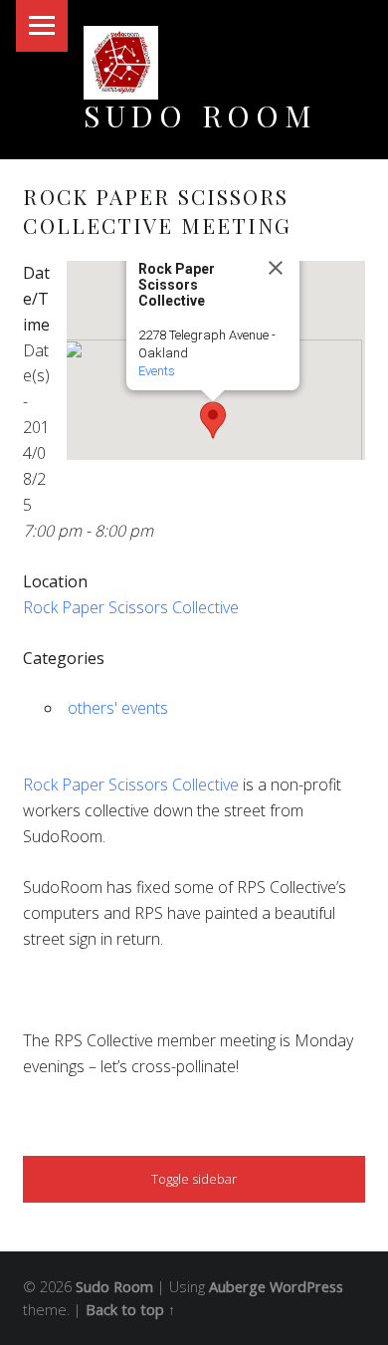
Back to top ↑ (130, 1309)
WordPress (306, 1286)
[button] (213, 420)
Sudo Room (200, 115)
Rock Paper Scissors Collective (131, 607)
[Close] (275, 268)
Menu (42, 26)
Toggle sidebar (194, 1179)
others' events (118, 708)
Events (156, 370)
